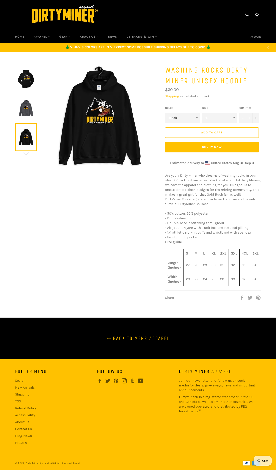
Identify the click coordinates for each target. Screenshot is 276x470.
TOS (18, 401)
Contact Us (23, 429)
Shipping (172, 96)
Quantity (245, 107)
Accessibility (25, 415)
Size (205, 107)
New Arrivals (25, 387)
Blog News (23, 436)
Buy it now (212, 147)
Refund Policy (25, 408)
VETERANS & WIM (141, 36)
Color (169, 107)
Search (20, 380)
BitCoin (21, 443)
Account (256, 36)
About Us (22, 422)
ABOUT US (88, 36)
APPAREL (41, 36)
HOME (19, 36)
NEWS (112, 36)
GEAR (63, 36)
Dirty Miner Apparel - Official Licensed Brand (53, 463)
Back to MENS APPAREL (140, 338)
